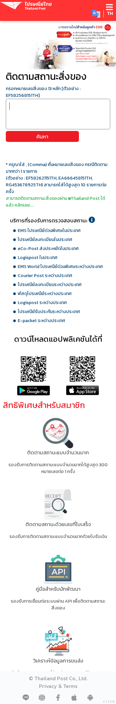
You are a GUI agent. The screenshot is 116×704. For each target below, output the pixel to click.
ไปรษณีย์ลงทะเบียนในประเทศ (45, 239)
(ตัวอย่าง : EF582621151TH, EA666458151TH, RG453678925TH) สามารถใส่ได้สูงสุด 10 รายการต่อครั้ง (56, 185)
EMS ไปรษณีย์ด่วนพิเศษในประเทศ (49, 230)
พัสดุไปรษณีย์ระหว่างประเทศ (45, 293)
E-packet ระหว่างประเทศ (41, 320)
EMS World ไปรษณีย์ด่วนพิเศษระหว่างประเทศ (60, 266)
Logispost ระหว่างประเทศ (42, 302)
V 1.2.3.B (108, 701)
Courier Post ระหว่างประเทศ (45, 275)
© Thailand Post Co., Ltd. (58, 678)
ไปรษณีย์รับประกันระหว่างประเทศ (49, 311)
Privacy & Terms (58, 686)
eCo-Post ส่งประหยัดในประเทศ (48, 248)
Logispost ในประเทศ (37, 257)
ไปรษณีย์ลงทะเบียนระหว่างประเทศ (50, 284)
